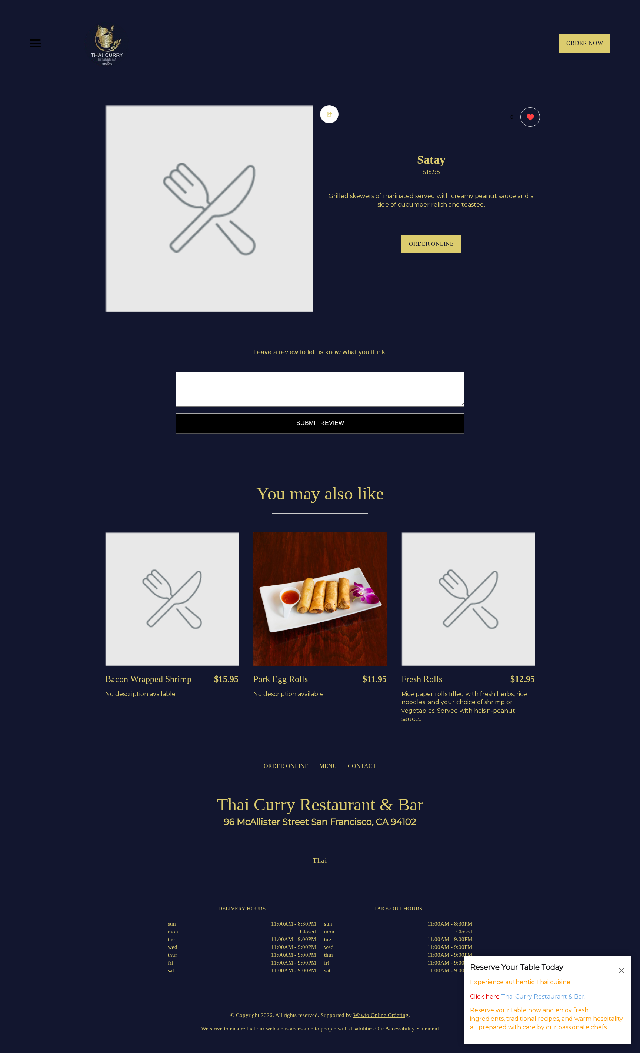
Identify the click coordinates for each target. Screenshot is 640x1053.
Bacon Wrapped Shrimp (148, 679)
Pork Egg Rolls (280, 679)
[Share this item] (329, 114)
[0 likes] (528, 117)
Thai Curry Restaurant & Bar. (543, 996)
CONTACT (362, 766)
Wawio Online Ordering (381, 1015)
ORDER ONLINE (431, 244)
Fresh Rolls (421, 679)
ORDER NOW (584, 43)
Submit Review (320, 423)
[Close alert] (621, 969)
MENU (328, 766)
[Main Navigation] (35, 43)
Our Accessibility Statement (406, 1029)
